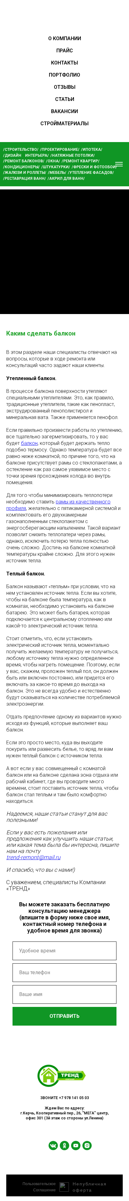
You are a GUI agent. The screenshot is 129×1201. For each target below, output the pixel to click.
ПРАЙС (64, 51)
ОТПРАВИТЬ (64, 1016)
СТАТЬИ (64, 99)
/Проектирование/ (60, 149)
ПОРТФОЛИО (64, 75)
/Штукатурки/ (55, 167)
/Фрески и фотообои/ (94, 167)
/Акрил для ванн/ (66, 178)
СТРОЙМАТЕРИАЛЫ (64, 123)
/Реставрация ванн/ (24, 178)
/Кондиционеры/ (21, 167)
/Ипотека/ (91, 149)
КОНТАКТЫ (64, 63)
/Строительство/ (21, 149)
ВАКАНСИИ (64, 111)
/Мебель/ (57, 172)
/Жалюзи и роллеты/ (24, 172)
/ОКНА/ (53, 161)
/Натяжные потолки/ (72, 155)
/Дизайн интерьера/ (26, 155)
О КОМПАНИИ (64, 38)
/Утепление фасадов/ (91, 172)
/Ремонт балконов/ (23, 161)
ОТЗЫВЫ (64, 87)
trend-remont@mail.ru (33, 857)
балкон (29, 443)
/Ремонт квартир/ (81, 161)
